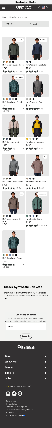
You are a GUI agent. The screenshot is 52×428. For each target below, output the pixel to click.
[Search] (36, 7)
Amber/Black (27, 139)
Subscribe (26, 336)
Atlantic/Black (7, 139)
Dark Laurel (4, 62)
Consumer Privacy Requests (16, 407)
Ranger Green (30, 99)
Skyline (10, 99)
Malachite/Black (27, 216)
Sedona (7, 62)
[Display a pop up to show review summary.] (23, 109)
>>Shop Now (32, 2)
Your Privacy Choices (14, 416)
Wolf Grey (13, 99)
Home (4, 17)
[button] (47, 7)
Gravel (10, 62)
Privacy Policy (11, 404)
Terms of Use (11, 401)
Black (13, 62)
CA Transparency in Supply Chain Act (20, 410)
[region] (26, 2)
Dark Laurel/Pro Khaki (4, 139)
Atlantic (27, 62)
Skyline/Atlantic (33, 216)
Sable (27, 178)
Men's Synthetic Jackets (18, 17)
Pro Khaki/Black (30, 139)
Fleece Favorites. (21, 2)
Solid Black (37, 216)
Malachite (4, 99)
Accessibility (11, 413)
